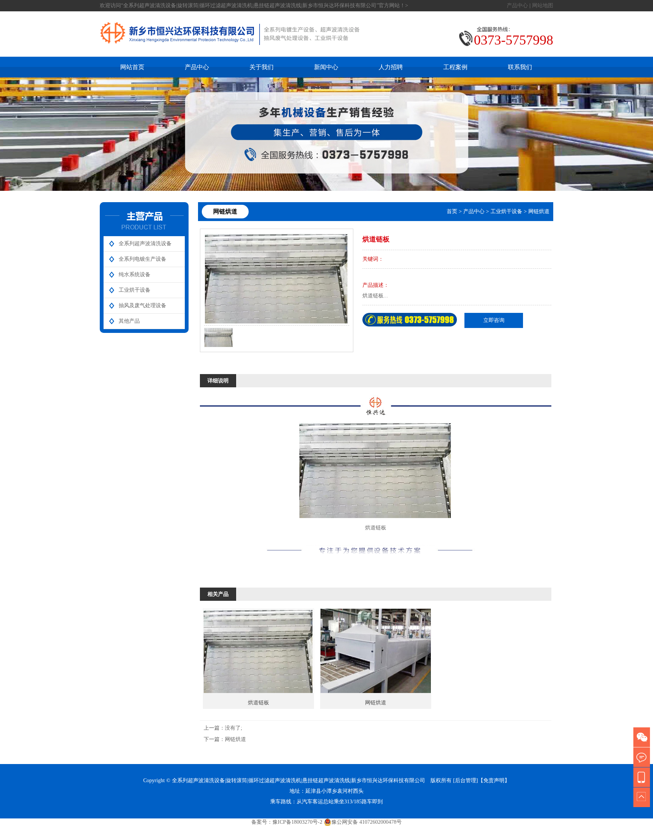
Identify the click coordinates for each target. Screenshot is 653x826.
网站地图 (542, 5)
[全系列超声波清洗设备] (230, 53)
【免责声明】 (494, 780)
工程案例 (455, 67)
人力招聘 (391, 67)
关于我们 (261, 67)
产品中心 (517, 5)
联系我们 (520, 67)
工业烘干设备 (506, 211)
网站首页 (132, 67)
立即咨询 (493, 320)
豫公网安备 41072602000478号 (366, 822)
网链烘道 (538, 211)
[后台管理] (465, 780)
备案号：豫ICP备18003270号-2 (286, 822)
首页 (452, 211)
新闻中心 (326, 67)
